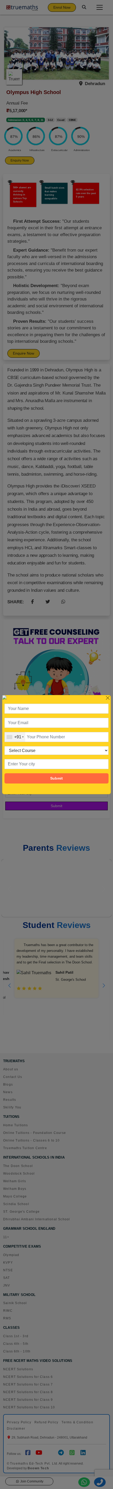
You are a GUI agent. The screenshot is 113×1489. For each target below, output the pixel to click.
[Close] (108, 698)
